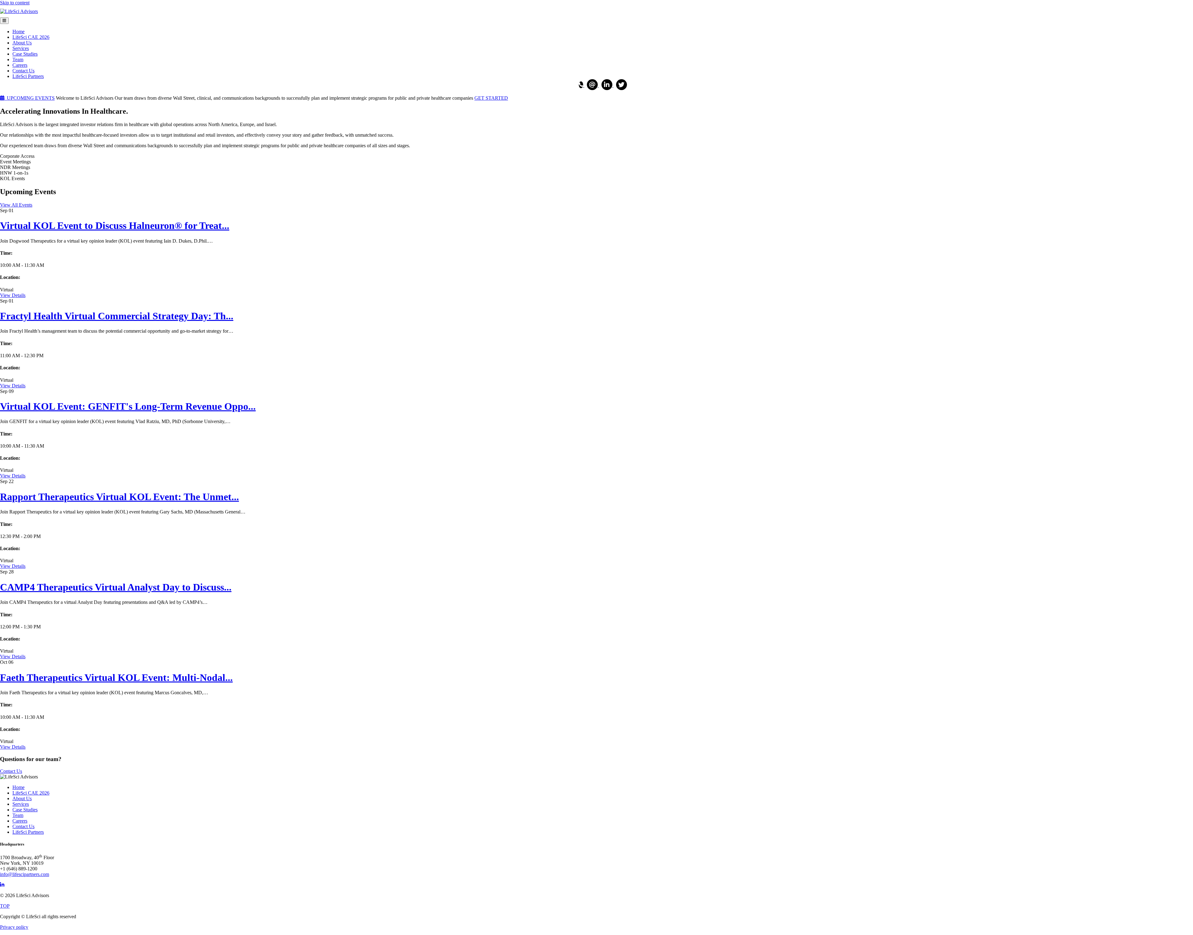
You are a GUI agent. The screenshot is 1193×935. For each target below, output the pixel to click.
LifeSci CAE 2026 (30, 37)
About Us (22, 42)
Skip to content (15, 2)
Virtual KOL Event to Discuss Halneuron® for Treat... (114, 225)
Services (20, 48)
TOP (5, 906)
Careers (19, 65)
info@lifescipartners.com (24, 874)
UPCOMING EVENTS (29, 98)
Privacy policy (14, 927)
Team (17, 59)
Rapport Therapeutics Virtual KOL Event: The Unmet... (119, 496)
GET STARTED (491, 98)
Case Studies (25, 54)
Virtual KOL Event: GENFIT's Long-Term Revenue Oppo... (128, 406)
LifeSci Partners (28, 76)
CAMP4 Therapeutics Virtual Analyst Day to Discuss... (115, 587)
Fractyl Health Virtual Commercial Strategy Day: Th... (116, 316)
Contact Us (23, 70)
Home (18, 31)
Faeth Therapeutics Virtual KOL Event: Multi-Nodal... (116, 677)
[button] (16, 205)
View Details (12, 295)
